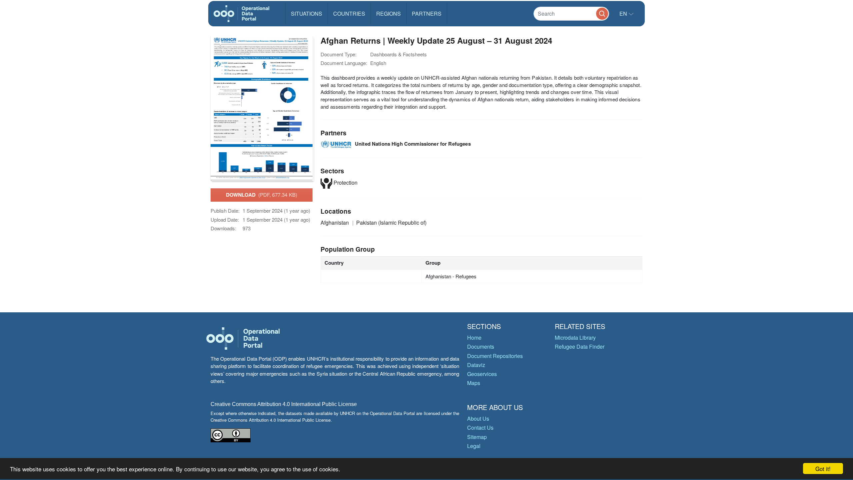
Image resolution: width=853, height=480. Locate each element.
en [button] (623, 13)
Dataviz (476, 365)
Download (261, 194)
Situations (306, 13)
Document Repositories (495, 356)
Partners (426, 13)
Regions (388, 13)
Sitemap (477, 437)
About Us (478, 418)
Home (474, 337)
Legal (473, 446)
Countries (349, 13)
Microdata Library (575, 337)
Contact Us (480, 427)
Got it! (823, 468)
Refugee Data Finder (579, 346)
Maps (473, 383)
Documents (480, 346)
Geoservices (482, 374)
